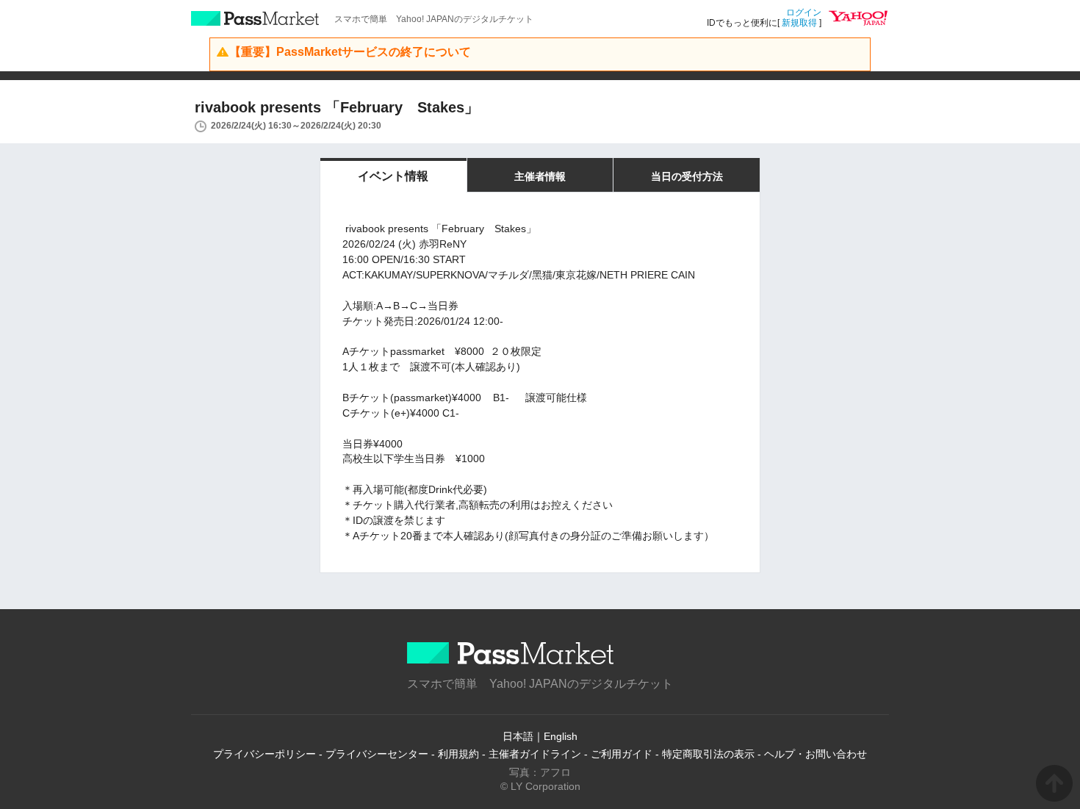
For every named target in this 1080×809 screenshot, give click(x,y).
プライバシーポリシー (264, 754)
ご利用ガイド (621, 754)
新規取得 (799, 23)
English (560, 736)
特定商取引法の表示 (708, 754)
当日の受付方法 (687, 176)
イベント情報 (393, 176)
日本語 (518, 736)
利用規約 (458, 754)
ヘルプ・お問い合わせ (815, 754)
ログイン (803, 12)
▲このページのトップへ (1054, 783)
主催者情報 (540, 176)
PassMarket (255, 18)
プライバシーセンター (376, 754)
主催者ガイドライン (535, 754)
